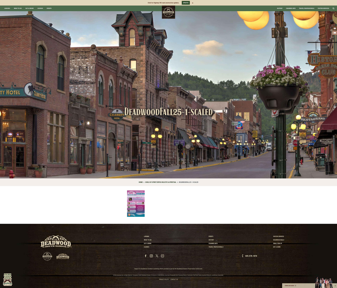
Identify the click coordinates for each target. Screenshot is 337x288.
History (280, 8)
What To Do (18, 8)
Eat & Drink (30, 8)
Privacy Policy (164, 279)
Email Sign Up (277, 243)
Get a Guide (276, 247)
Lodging (7, 8)
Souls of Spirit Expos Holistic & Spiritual (160, 182)
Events (49, 8)
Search (333, 8)
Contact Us (174, 279)
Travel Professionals (306, 8)
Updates (186, 3)
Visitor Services (323, 8)
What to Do (147, 240)
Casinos (40, 8)
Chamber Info (291, 8)
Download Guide (289, 285)
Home (141, 182)
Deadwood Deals (278, 240)
